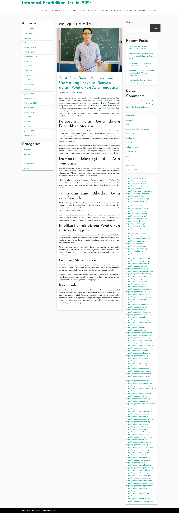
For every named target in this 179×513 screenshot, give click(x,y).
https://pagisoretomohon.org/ (137, 208)
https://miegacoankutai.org (136, 463)
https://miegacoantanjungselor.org (140, 343)
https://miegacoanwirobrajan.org (138, 371)
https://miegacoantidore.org (136, 281)
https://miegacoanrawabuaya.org (138, 312)
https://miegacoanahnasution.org (138, 258)
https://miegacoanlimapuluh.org (138, 478)
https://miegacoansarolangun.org (138, 475)
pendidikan (28, 154)
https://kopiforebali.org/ (135, 244)
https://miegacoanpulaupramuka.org (139, 271)
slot (127, 125)
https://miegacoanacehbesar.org (138, 432)
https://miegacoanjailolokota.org (138, 465)
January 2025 (29, 94)
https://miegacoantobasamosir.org (139, 437)
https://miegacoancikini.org (136, 310)
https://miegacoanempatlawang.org (139, 447)
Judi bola (55, 10)
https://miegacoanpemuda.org (137, 263)
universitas (28, 168)
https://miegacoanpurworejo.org (138, 457)
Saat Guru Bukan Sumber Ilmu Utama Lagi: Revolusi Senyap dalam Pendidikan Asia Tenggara (88, 83)
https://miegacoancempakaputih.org (139, 483)
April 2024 (28, 126)
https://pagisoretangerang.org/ (137, 236)
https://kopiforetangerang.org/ (137, 194)
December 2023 (30, 135)
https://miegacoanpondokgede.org (139, 322)
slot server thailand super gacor (138, 129)
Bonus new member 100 (135, 101)
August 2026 (29, 29)
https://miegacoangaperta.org (137, 368)
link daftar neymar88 (102, 101)
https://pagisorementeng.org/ (137, 206)
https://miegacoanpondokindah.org (139, 315)
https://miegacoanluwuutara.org (138, 434)
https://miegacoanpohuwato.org (138, 386)
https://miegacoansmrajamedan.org (139, 501)
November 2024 (30, 103)
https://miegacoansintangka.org (138, 399)
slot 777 (129, 143)
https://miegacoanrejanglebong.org (139, 442)
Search (129, 22)
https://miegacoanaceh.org (136, 284)
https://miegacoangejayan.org (137, 261)
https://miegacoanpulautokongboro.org (141, 388)
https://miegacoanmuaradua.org (138, 338)
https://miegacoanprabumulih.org (138, 274)
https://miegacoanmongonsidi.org (138, 363)
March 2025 (29, 84)
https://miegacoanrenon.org (136, 266)
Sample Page (79, 10)
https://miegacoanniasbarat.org (138, 422)
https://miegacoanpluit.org (136, 330)
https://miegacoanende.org (136, 276)
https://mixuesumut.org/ (135, 254)
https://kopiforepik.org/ (135, 221)
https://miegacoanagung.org (136, 279)
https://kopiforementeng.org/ (137, 219)
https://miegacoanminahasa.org (138, 353)
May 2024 (28, 122)
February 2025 (30, 89)
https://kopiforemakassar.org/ (137, 229)
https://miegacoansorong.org (137, 351)
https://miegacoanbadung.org (137, 427)
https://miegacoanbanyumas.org (138, 391)
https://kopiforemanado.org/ (137, 249)
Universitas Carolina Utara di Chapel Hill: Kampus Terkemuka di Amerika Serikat (140, 104)
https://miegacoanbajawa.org (137, 401)
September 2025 (30, 57)
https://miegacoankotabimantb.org (139, 304)
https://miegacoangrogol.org (137, 317)
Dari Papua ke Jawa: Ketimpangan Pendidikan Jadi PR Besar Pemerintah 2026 (141, 73)
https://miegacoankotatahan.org (138, 289)
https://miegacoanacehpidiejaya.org (139, 468)
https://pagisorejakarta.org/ (136, 201)
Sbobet (66, 10)
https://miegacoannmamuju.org (137, 417)
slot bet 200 (131, 116)
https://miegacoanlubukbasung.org (139, 335)
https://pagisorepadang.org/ (136, 213)
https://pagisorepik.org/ (135, 196)
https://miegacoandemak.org (137, 473)
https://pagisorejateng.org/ (136, 216)
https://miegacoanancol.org (136, 488)
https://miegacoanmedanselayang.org (140, 366)
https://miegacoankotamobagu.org (139, 409)
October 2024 (29, 108)
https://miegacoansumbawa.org (138, 460)
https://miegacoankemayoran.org (138, 302)
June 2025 (28, 71)
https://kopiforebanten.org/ (136, 178)
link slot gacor (131, 165)
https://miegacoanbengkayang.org (139, 481)
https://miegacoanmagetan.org (137, 424)
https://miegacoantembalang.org (138, 374)
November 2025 (30, 47)
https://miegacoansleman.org (137, 358)
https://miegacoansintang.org (137, 269)
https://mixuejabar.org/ (134, 251)
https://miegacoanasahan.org (137, 445)
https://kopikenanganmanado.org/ (139, 238)
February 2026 (30, 38)
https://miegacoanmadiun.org (137, 496)
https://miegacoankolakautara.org (139, 333)
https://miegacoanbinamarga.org (138, 297)
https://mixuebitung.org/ (135, 188)
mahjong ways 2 (132, 147)
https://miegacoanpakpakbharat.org (139, 470)
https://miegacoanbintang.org (137, 396)
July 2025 (28, 66)
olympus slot (130, 134)
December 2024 (30, 98)
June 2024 (28, 117)
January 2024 (29, 131)
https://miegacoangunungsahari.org (139, 486)
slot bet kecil (131, 152)
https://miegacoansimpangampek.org (140, 450)
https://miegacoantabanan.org (137, 429)
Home (45, 10)
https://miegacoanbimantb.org (137, 414)
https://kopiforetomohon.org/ (137, 226)
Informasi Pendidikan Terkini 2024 (57, 3)
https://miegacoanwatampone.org (138, 452)
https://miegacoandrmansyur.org (138, 498)
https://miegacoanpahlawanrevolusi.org (140, 491)
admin (81, 92)
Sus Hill (53, 510)
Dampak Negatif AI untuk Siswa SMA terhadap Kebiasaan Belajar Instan (141, 56)
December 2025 (30, 43)
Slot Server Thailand (135, 10)
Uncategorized (29, 163)
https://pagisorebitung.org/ (136, 211)
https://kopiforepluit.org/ (135, 224)
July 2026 (28, 34)
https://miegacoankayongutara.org (139, 383)
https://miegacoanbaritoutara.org (138, 455)
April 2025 (28, 80)
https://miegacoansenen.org (136, 299)
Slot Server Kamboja (110, 10)
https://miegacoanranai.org (136, 287)
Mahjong (92, 10)
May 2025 (28, 75)
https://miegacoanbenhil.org (136, 307)
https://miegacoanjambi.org (136, 348)
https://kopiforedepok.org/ (136, 241)
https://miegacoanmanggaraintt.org (139, 419)
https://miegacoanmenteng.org (137, 325)
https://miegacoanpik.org (135, 328)
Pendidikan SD (29, 159)
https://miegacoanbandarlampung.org (140, 345)
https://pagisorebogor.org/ (136, 233)
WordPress (37, 510)
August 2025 (29, 61)
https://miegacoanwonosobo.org (138, 292)
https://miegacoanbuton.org (136, 440)
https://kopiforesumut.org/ (136, 183)
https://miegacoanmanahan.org (138, 381)
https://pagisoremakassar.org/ (137, 199)
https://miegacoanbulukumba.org (138, 393)
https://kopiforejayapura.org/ (137, 186)
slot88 (152, 10)
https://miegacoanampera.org (137, 294)
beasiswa (27, 150)
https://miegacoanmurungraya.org (139, 411)
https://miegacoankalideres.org (137, 320)
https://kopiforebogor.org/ (136, 246)
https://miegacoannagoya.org (137, 361)
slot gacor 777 (131, 170)
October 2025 (29, 52)
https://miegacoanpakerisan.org (138, 493)
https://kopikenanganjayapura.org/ (139, 191)
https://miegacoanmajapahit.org (138, 376)
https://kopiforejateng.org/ (136, 181)
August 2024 (29, 112)
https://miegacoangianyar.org (137, 356)
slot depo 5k (130, 120)
